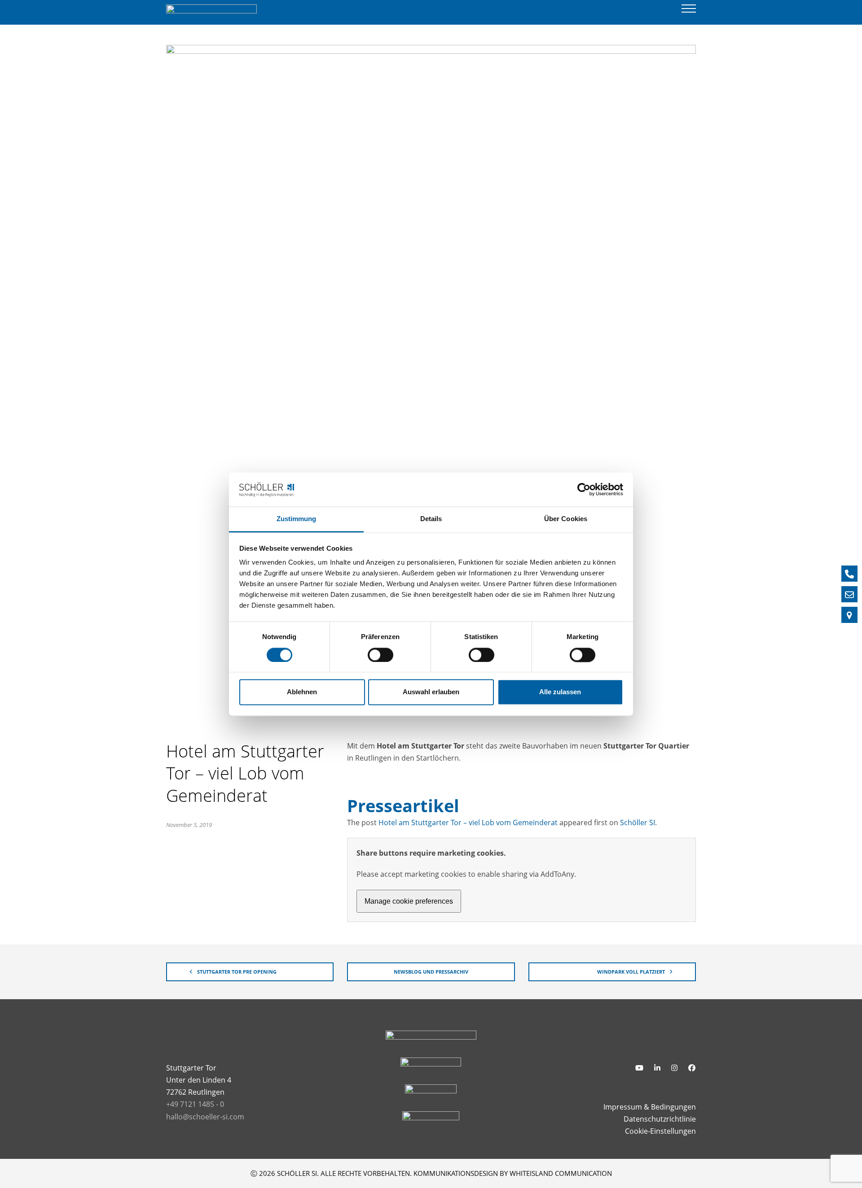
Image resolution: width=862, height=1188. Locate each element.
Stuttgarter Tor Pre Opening (237, 971)
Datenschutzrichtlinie (660, 1119)
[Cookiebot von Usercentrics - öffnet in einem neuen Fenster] (584, 489)
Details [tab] (431, 519)
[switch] (380, 655)
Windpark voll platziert (631, 971)
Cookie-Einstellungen (660, 1131)
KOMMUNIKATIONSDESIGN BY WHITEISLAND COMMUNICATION (512, 1173)
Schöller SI (637, 822)
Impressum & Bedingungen (649, 1107)
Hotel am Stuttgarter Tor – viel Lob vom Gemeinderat (468, 822)
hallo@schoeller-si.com (205, 1117)
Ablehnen (302, 692)
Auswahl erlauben (431, 692)
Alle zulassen (560, 692)
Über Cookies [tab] (565, 519)
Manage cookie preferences (409, 901)
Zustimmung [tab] (297, 519)
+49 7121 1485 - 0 (195, 1104)
